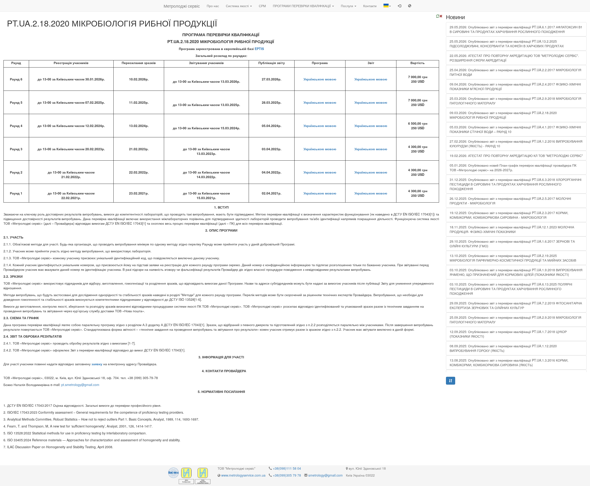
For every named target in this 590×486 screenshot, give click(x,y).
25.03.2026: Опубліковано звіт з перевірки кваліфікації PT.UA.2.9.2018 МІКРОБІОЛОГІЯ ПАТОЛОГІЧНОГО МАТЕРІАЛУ (515, 100)
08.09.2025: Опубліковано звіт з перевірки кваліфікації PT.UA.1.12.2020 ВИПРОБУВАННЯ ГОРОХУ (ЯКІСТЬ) (503, 348)
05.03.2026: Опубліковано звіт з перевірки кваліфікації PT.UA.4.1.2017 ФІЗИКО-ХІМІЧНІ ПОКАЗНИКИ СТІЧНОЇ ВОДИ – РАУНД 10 (515, 129)
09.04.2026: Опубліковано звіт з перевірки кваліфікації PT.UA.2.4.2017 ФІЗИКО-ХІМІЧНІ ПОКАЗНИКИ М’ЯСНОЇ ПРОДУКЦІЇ (515, 86)
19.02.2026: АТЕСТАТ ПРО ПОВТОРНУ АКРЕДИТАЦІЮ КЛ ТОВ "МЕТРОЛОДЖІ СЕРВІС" (516, 155)
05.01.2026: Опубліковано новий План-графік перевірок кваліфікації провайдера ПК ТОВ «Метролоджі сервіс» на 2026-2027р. (513, 167)
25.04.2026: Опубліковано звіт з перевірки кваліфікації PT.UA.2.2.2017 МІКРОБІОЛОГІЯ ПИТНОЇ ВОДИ (515, 72)
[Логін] (399, 6)
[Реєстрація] (409, 6)
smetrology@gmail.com (325, 475)
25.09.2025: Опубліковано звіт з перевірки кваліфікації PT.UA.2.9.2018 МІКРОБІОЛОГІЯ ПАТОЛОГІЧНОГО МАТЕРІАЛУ (515, 319)
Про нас (213, 5)
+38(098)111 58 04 (287, 468)
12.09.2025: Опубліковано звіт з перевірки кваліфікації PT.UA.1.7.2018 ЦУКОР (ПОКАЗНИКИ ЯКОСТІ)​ (508, 334)
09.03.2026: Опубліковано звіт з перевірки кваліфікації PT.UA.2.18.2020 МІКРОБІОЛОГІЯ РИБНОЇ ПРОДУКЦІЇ (503, 115)
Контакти (370, 5)
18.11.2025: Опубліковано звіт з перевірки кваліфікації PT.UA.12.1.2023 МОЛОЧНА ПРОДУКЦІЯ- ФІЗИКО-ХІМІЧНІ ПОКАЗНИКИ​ (512, 229)
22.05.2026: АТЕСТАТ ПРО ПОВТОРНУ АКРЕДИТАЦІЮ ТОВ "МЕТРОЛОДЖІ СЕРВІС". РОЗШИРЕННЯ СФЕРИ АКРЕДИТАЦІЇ (514, 57)
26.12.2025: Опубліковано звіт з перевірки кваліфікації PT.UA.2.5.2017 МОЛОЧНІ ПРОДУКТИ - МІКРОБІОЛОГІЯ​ (510, 200)
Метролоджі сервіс (182, 6)
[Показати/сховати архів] (450, 381)
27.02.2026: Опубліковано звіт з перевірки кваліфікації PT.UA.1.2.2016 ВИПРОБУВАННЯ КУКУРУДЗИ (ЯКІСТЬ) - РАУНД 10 (516, 143)
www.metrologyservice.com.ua (243, 475)
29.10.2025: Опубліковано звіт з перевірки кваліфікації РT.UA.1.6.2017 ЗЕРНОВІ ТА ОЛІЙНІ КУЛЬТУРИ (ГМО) (512, 243)
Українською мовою (320, 79)
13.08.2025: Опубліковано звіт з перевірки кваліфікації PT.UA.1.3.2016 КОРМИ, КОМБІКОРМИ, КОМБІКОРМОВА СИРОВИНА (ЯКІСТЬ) (509, 362)
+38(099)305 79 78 (287, 475)
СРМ (262, 5)
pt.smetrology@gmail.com (80, 384)
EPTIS (259, 48)
